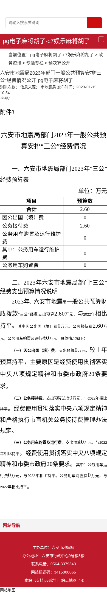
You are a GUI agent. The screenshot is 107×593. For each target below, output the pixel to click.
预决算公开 (59, 63)
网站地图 (7, 590)
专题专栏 (35, 63)
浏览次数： (9, 87)
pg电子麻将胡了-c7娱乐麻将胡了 (46, 41)
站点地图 (69, 580)
